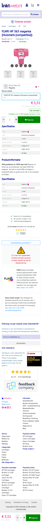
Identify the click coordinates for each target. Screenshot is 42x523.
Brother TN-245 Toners (31, 470)
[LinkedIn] (8, 408)
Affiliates (5, 444)
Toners (4, 452)
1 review (12, 41)
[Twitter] (5, 408)
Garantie (26, 411)
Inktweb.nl (7, 398)
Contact (25, 423)
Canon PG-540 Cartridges (7, 479)
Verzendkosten (28, 401)
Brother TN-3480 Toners (31, 475)
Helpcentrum (27, 426)
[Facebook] (3, 408)
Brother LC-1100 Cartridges (7, 473)
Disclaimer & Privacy (21, 502)
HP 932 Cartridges (8, 483)
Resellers (5, 441)
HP (11, 39)
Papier (4, 457)
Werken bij (5, 439)
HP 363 (26, 39)
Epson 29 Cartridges (9, 495)
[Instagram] (10, 408)
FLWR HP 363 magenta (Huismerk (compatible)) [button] (20, 95)
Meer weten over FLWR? (25, 288)
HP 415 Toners (28, 490)
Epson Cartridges (29, 441)
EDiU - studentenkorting (31, 406)
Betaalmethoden (28, 408)
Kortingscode (27, 416)
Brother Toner (28, 446)
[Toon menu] (38, 5)
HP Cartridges (27, 436)
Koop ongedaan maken (31, 421)
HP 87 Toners (27, 483)
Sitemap (8, 502)
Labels (4, 455)
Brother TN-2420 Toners (31, 472)
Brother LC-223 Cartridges (7, 491)
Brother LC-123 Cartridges (7, 486)
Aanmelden (21, 343)
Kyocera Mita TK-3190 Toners (31, 486)
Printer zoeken (28, 449)
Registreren (6, 404)
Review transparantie (30, 403)
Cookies (34, 502)
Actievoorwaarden (29, 413)
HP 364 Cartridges (8, 470)
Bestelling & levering (30, 418)
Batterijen (5, 460)
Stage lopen (6, 436)
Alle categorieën (8, 462)
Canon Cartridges (29, 439)
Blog (24, 428)
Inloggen (5, 402)
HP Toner (26, 444)
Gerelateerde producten (20, 243)
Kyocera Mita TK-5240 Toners (31, 479)
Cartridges (5, 450)
